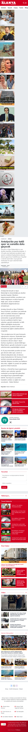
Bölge (9, 239)
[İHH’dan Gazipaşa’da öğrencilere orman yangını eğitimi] (7, 447)
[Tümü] (26, 495)
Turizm (21, 8)
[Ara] (23, 3)
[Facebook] (11, 686)
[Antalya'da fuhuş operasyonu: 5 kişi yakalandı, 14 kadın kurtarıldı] (5, 620)
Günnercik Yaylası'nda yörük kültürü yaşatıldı (20, 439)
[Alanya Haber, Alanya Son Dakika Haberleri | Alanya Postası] (8, 2)
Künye (6, 689)
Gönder (4, 487)
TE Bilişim (17, 730)
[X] (14, 686)
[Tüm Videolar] (26, 592)
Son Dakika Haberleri (7, 716)
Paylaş (4, 286)
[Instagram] (17, 686)
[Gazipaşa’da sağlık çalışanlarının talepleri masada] (7, 434)
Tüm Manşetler (20, 711)
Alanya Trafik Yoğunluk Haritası (19, 707)
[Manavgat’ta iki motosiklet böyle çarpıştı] (7, 460)
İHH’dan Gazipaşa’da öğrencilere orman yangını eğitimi (6, 453)
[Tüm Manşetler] (26, 633)
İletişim (21, 689)
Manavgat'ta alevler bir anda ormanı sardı (20, 465)
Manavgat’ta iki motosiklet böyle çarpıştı (7, 465)
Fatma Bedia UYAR (14, 419)
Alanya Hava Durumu (5, 707)
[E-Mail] (10, 422)
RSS (4, 724)
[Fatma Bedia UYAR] (4, 420)
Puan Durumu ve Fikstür (6, 712)
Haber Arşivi (19, 716)
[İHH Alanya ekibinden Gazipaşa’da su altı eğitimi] (21, 447)
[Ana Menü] (25, 3)
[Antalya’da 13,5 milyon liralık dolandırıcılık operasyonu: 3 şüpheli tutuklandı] (5, 614)
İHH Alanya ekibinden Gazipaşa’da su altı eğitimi (20, 453)
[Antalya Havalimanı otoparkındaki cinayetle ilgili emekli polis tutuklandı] (5, 626)
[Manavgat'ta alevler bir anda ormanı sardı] (21, 460)
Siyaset (10, 8)
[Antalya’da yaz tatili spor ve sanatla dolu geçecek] (14, 276)
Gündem (3, 8)
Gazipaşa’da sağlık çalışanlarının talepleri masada (6, 440)
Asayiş (16, 8)
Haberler (3, 239)
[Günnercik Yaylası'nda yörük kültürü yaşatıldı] (21, 434)
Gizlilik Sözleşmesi (13, 689)
